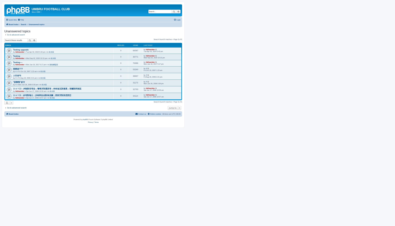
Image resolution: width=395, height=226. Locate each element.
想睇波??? (18, 69)
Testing (16, 56)
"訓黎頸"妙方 (19, 82)
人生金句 (17, 75)
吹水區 (51, 52)
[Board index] (18, 10)
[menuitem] (21, 20)
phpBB (85, 119)
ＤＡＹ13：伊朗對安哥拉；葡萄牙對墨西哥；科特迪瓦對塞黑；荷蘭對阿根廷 (47, 89)
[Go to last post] (156, 49)
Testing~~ (18, 62)
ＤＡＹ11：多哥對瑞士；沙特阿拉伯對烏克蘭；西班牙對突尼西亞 (42, 95)
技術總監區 (54, 65)
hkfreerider (19, 52)
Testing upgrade (21, 50)
